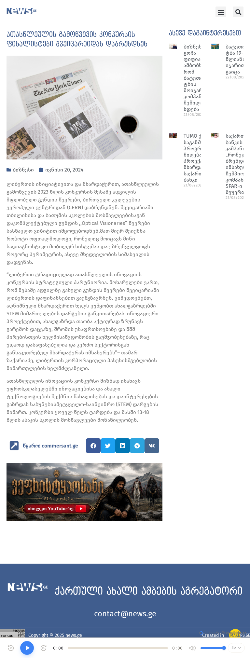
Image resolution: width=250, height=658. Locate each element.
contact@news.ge (125, 613)
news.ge (73, 635)
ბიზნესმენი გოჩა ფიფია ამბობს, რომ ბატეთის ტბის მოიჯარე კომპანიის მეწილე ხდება (199, 78)
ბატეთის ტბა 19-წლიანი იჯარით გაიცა (237, 59)
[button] (220, 12)
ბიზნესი (23, 170)
